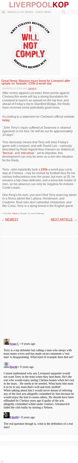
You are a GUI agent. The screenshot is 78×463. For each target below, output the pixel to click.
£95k (44, 169)
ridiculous (27, 153)
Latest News (43, 12)
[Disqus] (39, 286)
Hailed (14, 213)
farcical (7, 153)
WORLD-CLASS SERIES (20, 12)
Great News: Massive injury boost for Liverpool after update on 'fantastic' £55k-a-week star (35, 82)
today (6, 120)
